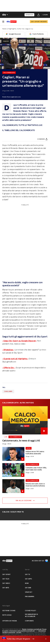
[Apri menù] (3, 21)
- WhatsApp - (8, 350)
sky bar (28, 588)
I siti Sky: (5, 569)
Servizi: (27, 569)
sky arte (5, 588)
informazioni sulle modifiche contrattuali (22, 631)
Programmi (29, 596)
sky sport (6, 574)
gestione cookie (8, 610)
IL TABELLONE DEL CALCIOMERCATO (18, 130)
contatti (19, 632)
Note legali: (6, 606)
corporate (29, 621)
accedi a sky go (38, 561)
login (45, 15)
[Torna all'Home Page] (12, 21)
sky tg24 (5, 579)
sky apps (28, 579)
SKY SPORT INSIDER (39, 21)
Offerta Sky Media (9, 621)
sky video (6, 583)
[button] (21, 639)
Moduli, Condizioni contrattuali (32, 629)
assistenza (11, 632)
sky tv (27, 574)
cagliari (8, 391)
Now (27, 583)
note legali (7, 615)
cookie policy (30, 610)
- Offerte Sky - (8, 367)
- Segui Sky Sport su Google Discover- (19, 341)
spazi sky (28, 592)
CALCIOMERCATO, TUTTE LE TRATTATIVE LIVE (22, 125)
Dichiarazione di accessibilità (31, 615)
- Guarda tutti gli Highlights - (15, 358)
